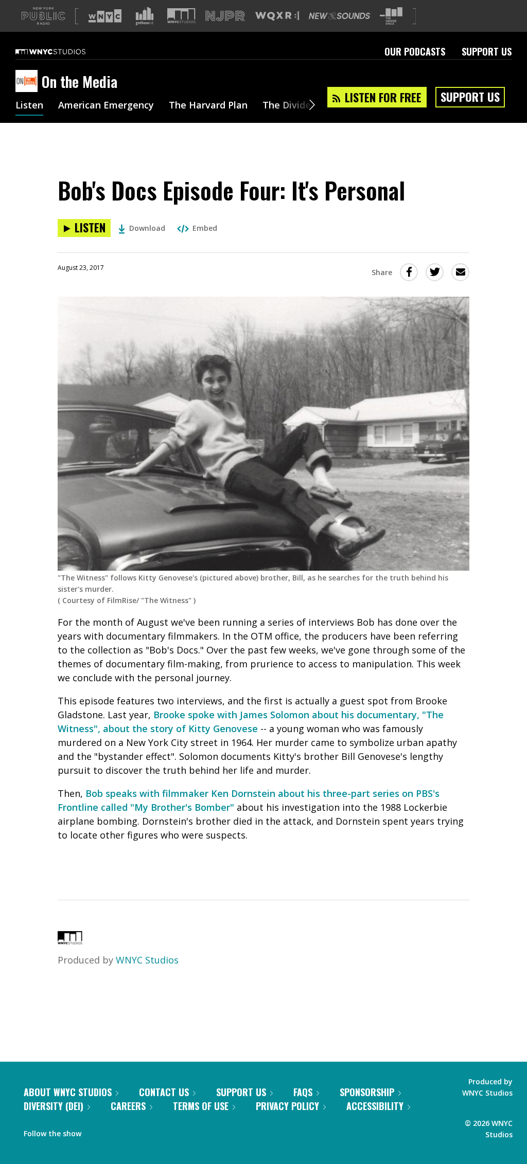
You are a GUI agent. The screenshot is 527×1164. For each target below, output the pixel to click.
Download (147, 228)
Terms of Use (201, 1106)
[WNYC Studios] (70, 941)
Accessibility (374, 1106)
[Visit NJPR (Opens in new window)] (225, 16)
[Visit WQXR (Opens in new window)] (277, 16)
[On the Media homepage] (28, 82)
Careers (128, 1106)
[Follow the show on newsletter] (135, 1131)
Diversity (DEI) (53, 1106)
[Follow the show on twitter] (116, 1131)
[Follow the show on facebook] (96, 1131)
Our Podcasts (414, 51)
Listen (29, 106)
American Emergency (106, 106)
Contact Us (164, 1092)
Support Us (487, 51)
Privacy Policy (287, 1106)
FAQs (302, 1092)
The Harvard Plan (208, 106)
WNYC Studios (147, 960)
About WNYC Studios (68, 1092)
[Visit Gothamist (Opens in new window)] (144, 16)
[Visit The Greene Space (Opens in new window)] (391, 16)
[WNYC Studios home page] (63, 51)
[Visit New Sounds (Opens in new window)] (339, 16)
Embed (204, 228)
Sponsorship (367, 1092)
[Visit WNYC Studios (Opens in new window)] (181, 15)
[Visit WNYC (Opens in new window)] (105, 16)
